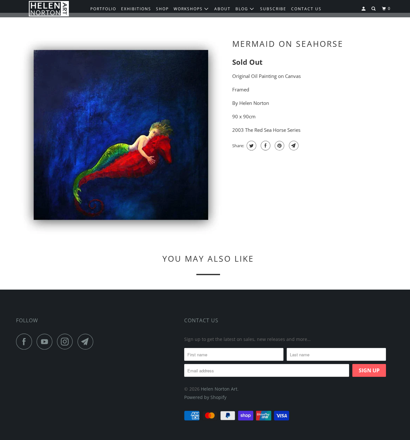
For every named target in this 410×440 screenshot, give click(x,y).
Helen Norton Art (219, 389)
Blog (242, 9)
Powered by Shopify (205, 397)
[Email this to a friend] (293, 145)
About (222, 9)
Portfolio (103, 9)
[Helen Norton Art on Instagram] (66, 342)
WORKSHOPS (189, 9)
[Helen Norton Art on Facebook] (25, 342)
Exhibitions (136, 9)
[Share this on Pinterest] (278, 145)
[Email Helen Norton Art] (87, 342)
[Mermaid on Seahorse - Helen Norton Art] (121, 136)
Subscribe (273, 9)
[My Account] (364, 9)
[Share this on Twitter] (250, 145)
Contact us (306, 9)
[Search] (374, 9)
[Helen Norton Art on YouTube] (46, 342)
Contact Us (201, 320)
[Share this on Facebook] (264, 145)
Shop (162, 9)
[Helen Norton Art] (49, 9)
